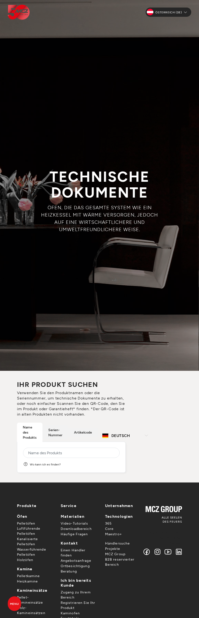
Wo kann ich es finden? (45, 464)
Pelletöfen (26, 523)
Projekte (112, 548)
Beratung (69, 571)
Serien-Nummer (55, 432)
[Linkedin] (178, 551)
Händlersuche (117, 543)
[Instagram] (157, 551)
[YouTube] (168, 551)
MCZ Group (115, 554)
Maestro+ (113, 534)
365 (108, 523)
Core (109, 529)
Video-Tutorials (74, 523)
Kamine (25, 568)
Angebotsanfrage (76, 560)
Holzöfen (25, 560)
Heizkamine (27, 581)
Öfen (22, 516)
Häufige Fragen (74, 534)
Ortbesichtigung (75, 566)
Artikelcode (83, 432)
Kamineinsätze (32, 590)
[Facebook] (146, 551)
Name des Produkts (30, 432)
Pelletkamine (28, 576)
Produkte (26, 505)
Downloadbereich (76, 529)
